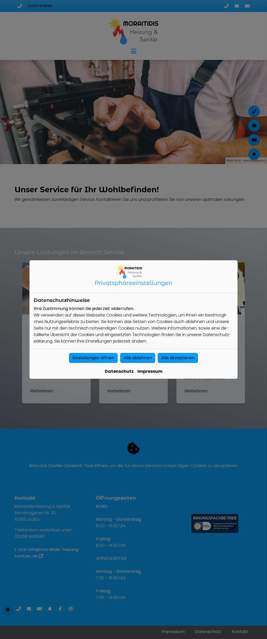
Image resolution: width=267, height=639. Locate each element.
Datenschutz (119, 371)
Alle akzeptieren (178, 358)
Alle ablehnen (138, 358)
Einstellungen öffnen (93, 358)
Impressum (149, 371)
